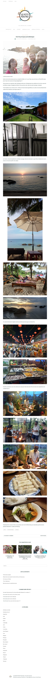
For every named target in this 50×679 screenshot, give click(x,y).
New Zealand (5, 641)
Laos (4, 633)
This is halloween (6, 581)
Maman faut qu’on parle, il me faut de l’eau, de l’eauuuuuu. (14, 576)
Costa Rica (5, 629)
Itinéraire (10, 1)
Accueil (4, 1)
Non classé (5, 644)
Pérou (4, 648)
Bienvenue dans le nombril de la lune (10, 583)
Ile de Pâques (5, 631)
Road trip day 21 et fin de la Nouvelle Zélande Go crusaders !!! (18, 592)
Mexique (4, 637)
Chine (4, 627)
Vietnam (4, 661)
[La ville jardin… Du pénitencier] (9, 549)
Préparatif (5, 650)
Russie (4, 652)
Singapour (5, 654)
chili (4, 624)
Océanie (18, 29)
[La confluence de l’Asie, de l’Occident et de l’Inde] (40, 549)
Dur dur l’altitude (13, 596)
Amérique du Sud (26, 29)
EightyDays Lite (31, 677)
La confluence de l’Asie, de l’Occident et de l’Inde (40, 556)
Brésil (4, 620)
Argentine (5, 614)
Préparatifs (8, 29)
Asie (14, 29)
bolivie (4, 618)
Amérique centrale (6, 609)
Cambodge (5, 622)
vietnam (17, 529)
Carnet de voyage (10, 529)
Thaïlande (5, 659)
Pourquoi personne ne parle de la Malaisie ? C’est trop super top (25, 557)
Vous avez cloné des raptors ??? (14, 600)
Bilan (43, 29)
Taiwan (4, 656)
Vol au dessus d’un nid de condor (14, 594)
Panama (4, 646)
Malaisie (4, 635)
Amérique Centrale (36, 29)
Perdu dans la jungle (7, 574)
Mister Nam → (44, 535)
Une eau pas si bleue (7, 579)
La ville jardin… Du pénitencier (10, 556)
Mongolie (5, 639)
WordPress (24, 677)
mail (16, 1)
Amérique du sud (6, 612)
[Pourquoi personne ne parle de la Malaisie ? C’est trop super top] (25, 549)
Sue (4, 592)
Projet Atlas (22, 675)
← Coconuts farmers (8, 535)
